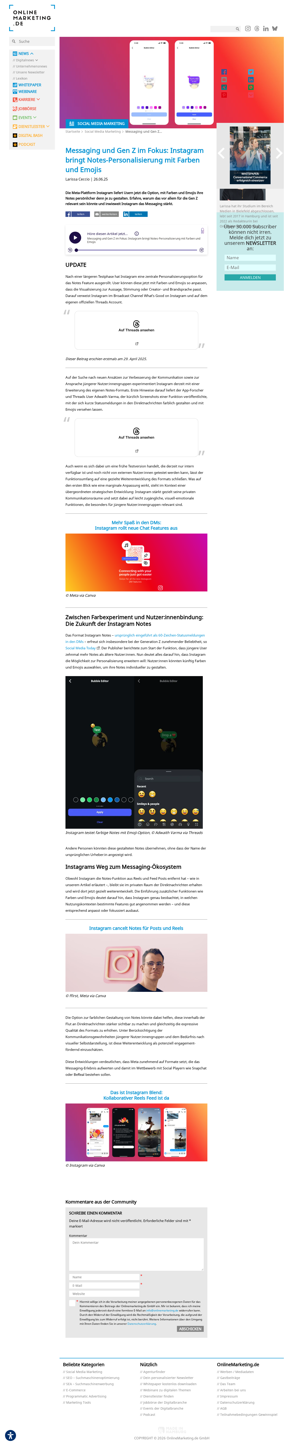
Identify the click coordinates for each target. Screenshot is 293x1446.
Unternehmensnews (31, 66)
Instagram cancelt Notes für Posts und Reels (136, 928)
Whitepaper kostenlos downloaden (170, 1384)
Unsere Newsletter (30, 72)
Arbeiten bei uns (233, 1390)
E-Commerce (76, 1390)
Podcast (149, 1415)
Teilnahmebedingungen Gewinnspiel (248, 1415)
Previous (223, 153)
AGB (223, 1409)
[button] (62, 221)
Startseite (72, 131)
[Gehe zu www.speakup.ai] (202, 231)
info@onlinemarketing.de (162, 1310)
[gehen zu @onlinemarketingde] (257, 29)
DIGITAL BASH (31, 135)
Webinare (28, 91)
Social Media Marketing (103, 131)
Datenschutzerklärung (142, 1324)
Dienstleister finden (158, 1396)
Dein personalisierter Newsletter (168, 1378)
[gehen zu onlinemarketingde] (248, 29)
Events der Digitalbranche (163, 1409)
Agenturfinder (154, 1372)
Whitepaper (30, 85)
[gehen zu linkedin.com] (266, 29)
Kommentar (78, 1236)
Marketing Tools (78, 1403)
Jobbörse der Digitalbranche (165, 1403)
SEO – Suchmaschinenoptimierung (92, 1378)
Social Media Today (80, 648)
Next (277, 153)
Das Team (227, 1384)
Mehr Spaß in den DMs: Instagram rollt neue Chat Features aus (136, 525)
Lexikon (21, 79)
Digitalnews (25, 60)
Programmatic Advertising (86, 1396)
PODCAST (27, 144)
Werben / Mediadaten (237, 1372)
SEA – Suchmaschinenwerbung (90, 1384)
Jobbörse (27, 109)
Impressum (229, 1396)
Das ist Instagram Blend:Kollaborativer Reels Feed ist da (136, 1095)
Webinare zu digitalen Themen (167, 1390)
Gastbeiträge (230, 1378)
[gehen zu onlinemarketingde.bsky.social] (274, 29)
